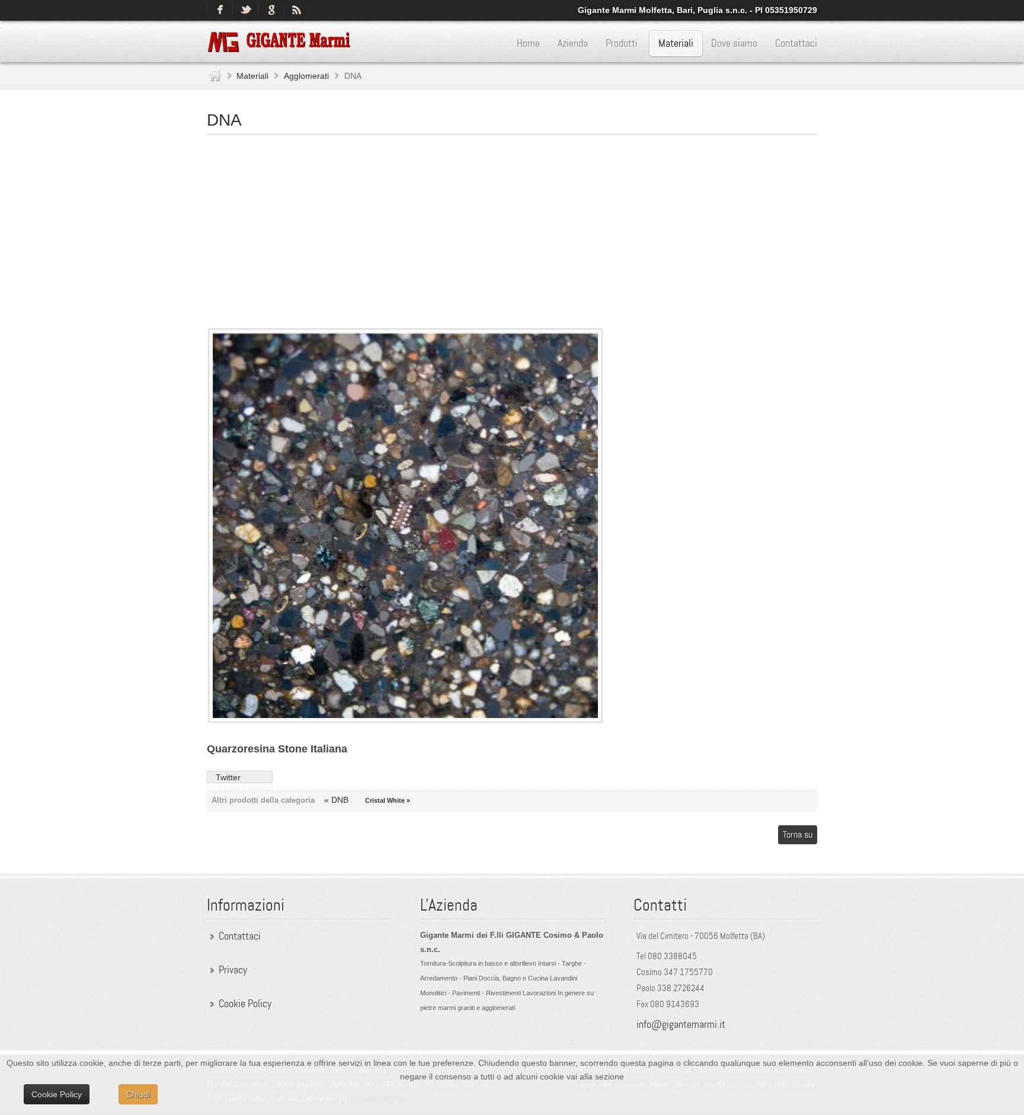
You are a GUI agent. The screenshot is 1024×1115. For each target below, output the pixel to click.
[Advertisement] (512, 226)
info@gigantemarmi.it (680, 1024)
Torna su (797, 834)
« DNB (337, 800)
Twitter (228, 777)
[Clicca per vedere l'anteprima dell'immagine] (405, 719)
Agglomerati (306, 76)
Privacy (233, 970)
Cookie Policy (245, 1004)
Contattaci (240, 936)
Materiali (252, 76)
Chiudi (138, 1094)
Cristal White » (387, 800)
